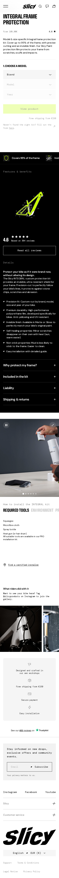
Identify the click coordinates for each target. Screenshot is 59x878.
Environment (42, 510)
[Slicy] (29, 6)
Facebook (31, 792)
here (11, 128)
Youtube (50, 792)
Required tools (16, 510)
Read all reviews (29, 250)
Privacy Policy (31, 871)
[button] (29, 458)
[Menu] (5, 6)
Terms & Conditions (28, 862)
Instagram (10, 792)
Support (7, 862)
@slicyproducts (11, 596)
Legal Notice (10, 871)
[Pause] (6, 425)
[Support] (47, 6)
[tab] (23, 494)
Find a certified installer (23, 564)
